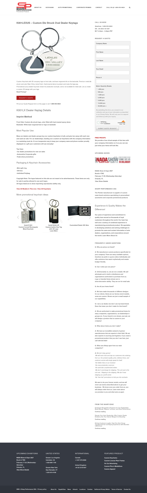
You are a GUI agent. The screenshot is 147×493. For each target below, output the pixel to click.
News (69, 489)
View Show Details (101, 181)
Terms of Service (117, 489)
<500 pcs (101, 89)
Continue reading (100, 411)
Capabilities (62, 489)
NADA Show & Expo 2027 (104, 171)
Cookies (89, 489)
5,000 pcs (101, 100)
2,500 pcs (101, 97)
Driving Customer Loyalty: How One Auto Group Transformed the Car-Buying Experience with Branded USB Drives (112, 424)
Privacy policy (42, 489)
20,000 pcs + (102, 106)
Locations (82, 489)
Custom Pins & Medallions (113, 466)
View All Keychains (44, 189)
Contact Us (127, 489)
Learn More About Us (109, 235)
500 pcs (100, 92)
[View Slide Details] (29, 211)
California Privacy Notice (102, 489)
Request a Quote (26, 98)
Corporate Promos (83, 7)
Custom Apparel (109, 469)
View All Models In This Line (26, 189)
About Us (37, 7)
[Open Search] (129, 8)
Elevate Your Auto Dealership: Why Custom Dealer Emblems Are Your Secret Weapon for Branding (111, 416)
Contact (99, 7)
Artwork (75, 489)
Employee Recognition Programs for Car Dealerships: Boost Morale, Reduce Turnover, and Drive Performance (112, 408)
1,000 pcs (101, 95)
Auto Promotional (65, 7)
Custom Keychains (110, 458)
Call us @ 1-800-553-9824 (115, 7)
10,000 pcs (101, 103)
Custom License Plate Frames (114, 461)
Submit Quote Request (107, 128)
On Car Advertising (110, 463)
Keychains (50, 7)
